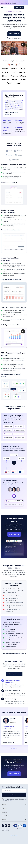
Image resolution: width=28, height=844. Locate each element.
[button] (26, 7)
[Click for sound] (23, 44)
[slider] (15, 54)
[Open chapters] (25, 54)
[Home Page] (4, 7)
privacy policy (9, 799)
